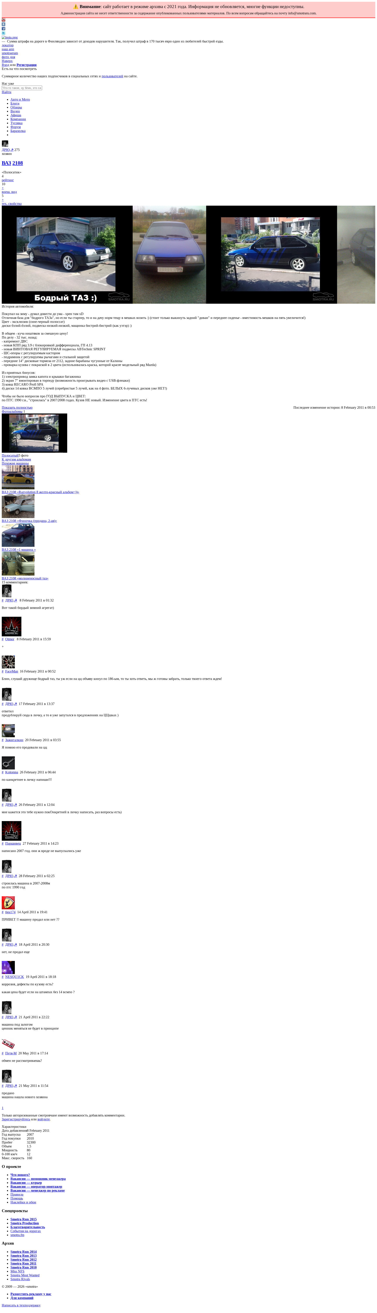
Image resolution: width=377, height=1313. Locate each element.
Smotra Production (24, 1223)
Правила (16, 1194)
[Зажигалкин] (8, 736)
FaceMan (11, 671)
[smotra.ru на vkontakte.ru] (3, 25)
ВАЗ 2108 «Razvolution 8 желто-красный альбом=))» (40, 492)
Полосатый (10, 455)
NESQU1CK (14, 977)
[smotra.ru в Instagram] (10, 37)
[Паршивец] (11, 839)
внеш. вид (9, 192)
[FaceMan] (8, 667)
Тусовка (16, 123)
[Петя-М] (8, 1049)
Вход (5, 65)
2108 (17, 163)
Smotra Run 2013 (23, 1255)
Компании (18, 119)
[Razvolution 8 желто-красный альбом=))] (18, 488)
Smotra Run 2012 (23, 1259)
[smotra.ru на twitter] (3, 33)
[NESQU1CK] (8, 973)
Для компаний (21, 1298)
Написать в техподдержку (21, 1305)
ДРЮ (6, 150)
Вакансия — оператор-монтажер (36, 1186)
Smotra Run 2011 (23, 1263)
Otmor (9, 639)
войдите (44, 1119)
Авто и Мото (20, 99)
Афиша (15, 115)
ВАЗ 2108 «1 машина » (19, 549)
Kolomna (11, 772)
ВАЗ (6, 163)
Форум (15, 127)
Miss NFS (17, 1271)
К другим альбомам (16, 459)
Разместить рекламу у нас (30, 1294)
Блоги (14, 103)
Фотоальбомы (12, 411)
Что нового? (20, 1175)
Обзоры (16, 107)
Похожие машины (15, 463)
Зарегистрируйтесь (16, 1119)
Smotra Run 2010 (23, 1267)
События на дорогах (25, 1231)
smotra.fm (17, 1235)
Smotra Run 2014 (23, 1252)
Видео (15, 111)
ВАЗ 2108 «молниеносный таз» (25, 578)
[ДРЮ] (5, 145)
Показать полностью (17, 407)
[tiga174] (8, 908)
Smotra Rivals (20, 1279)
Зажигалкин (14, 740)
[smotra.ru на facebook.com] (3, 29)
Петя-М (11, 1053)
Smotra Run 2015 (23, 1219)
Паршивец (13, 843)
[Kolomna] (8, 768)
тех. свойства (12, 203)
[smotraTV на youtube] (3, 20)
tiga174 (10, 912)
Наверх (7, 61)
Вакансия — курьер (26, 1182)
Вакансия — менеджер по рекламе (37, 1190)
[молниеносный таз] (18, 574)
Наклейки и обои (23, 1202)
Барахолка (18, 131)
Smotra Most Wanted (24, 1275)
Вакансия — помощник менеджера (38, 1179)
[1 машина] (18, 545)
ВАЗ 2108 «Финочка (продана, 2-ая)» (29, 521)
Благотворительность (27, 1227)
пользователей (112, 76)
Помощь (16, 1198)
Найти (6, 92)
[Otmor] (11, 635)
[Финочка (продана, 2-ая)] (18, 517)
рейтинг (8, 180)
